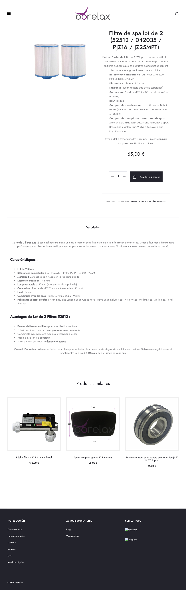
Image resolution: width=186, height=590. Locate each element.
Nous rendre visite (16, 536)
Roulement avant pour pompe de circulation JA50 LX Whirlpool (152, 459)
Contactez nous (15, 529)
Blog (68, 529)
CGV (10, 555)
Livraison (12, 542)
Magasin (11, 549)
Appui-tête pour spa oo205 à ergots (93, 457)
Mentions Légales (16, 562)
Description (93, 227)
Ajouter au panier (149, 177)
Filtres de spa (137, 201)
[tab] (93, 227)
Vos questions (72, 536)
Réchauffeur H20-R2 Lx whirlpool (34, 457)
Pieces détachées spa (155, 201)
